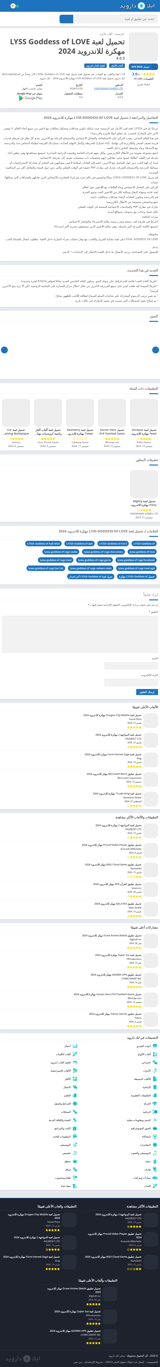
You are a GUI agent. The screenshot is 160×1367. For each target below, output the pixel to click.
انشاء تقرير (143, 84)
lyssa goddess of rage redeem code (90, 568)
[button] (66, 19)
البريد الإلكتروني (149, 675)
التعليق (153, 612)
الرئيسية (119, 34)
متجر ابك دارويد (116, 1355)
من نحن (78, 1362)
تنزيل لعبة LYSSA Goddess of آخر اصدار (90, 576)
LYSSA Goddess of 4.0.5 (113, 543)
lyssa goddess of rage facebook (136, 560)
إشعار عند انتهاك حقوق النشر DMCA (125, 1362)
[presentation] (155, 349)
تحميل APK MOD (140, 66)
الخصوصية (152, 1362)
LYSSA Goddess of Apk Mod (43, 543)
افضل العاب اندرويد (95, 65)
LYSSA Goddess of (144, 543)
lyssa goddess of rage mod (55, 560)
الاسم (155, 658)
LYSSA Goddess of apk (79, 543)
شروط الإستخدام (94, 1362)
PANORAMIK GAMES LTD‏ (108, 88)
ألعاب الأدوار (106, 34)
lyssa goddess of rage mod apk (136, 568)
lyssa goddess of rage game (94, 560)
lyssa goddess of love (142, 552)
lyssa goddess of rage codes (60, 552)
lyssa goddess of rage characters (103, 552)
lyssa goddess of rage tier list (45, 568)
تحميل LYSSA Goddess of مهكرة (137, 576)
